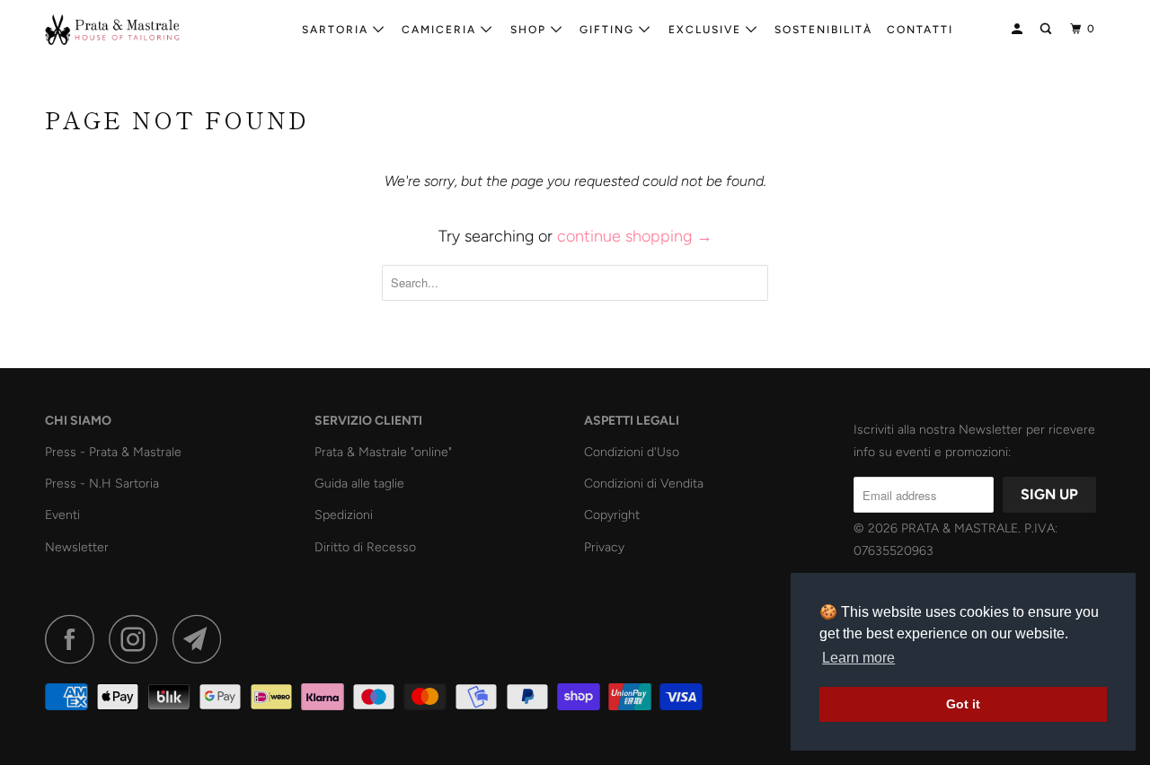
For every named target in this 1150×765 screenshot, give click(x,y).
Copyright (612, 515)
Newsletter (77, 547)
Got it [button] (963, 704)
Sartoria (337, 29)
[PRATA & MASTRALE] (137, 29)
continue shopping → (634, 236)
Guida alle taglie (359, 483)
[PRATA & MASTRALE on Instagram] (138, 639)
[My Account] (1019, 29)
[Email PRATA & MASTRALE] (202, 639)
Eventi (62, 515)
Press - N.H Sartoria (102, 483)
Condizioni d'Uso (631, 452)
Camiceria (441, 29)
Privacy (604, 547)
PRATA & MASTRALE (959, 528)
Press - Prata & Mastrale (113, 452)
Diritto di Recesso (365, 547)
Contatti (920, 29)
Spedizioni (343, 515)
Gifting (609, 29)
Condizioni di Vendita (643, 483)
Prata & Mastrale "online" (383, 452)
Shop (530, 29)
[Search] (1047, 29)
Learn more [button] (858, 657)
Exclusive (707, 29)
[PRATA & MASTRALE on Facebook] (74, 639)
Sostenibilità (823, 29)
